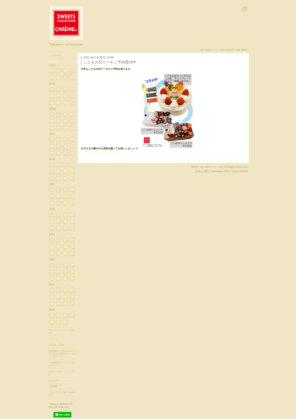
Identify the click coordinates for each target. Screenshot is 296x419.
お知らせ (53, 62)
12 (51, 89)
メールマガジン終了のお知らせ (61, 394)
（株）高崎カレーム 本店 (211, 167)
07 (58, 71)
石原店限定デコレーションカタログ (61, 364)
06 (65, 71)
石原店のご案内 (56, 345)
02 (65, 78)
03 (58, 78)
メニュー (53, 339)
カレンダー (54, 380)
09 (72, 89)
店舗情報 (53, 386)
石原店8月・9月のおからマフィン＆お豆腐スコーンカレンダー (62, 354)
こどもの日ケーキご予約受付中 (109, 63)
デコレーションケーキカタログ (61, 331)
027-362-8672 (238, 50)
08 (51, 71)
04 (51, 78)
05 (72, 71)
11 (58, 89)
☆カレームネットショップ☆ (61, 373)
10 (65, 89)
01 (72, 78)
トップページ (55, 56)
